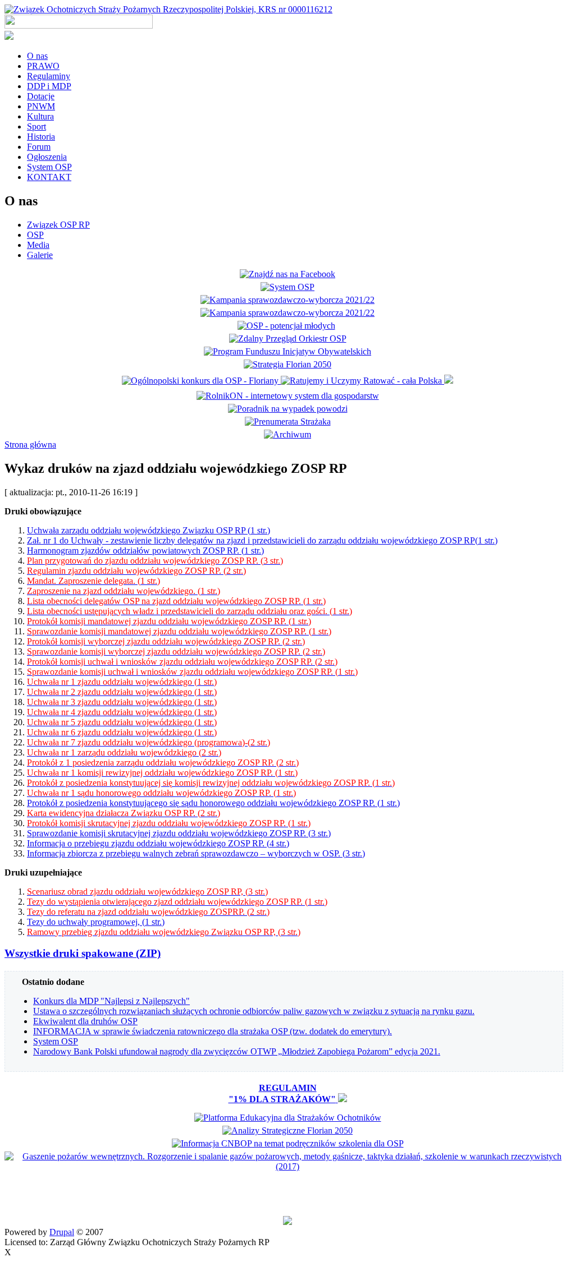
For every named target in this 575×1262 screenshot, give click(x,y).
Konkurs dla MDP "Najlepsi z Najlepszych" (111, 1001)
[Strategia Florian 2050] (287, 364)
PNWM (41, 106)
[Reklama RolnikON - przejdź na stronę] (288, 395)
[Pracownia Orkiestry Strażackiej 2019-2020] (287, 351)
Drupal (61, 1232)
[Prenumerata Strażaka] (288, 421)
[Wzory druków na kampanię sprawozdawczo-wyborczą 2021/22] (287, 312)
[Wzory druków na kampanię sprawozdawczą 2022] (287, 300)
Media (38, 245)
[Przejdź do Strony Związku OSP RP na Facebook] (287, 274)
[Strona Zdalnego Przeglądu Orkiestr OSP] (287, 338)
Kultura (40, 116)
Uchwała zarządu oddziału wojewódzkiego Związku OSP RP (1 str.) (148, 530)
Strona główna (30, 444)
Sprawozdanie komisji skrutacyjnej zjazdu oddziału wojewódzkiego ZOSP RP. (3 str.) (179, 833)
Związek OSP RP (58, 224)
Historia (41, 136)
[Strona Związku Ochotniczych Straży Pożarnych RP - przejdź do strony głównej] (168, 9)
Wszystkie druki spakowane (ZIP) (82, 953)
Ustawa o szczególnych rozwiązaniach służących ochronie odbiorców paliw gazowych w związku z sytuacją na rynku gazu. (253, 1011)
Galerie (40, 255)
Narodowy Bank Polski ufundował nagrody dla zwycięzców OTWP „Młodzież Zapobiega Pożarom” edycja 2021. (236, 1051)
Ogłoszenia (47, 157)
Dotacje (40, 96)
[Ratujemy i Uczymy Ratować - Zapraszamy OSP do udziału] (362, 380)
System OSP (49, 167)
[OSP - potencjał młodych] (287, 325)
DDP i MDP (49, 86)
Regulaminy (48, 76)
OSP (35, 234)
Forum (39, 146)
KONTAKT (49, 177)
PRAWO (43, 66)
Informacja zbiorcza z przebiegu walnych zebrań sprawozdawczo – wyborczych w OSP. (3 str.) (196, 853)
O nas (37, 56)
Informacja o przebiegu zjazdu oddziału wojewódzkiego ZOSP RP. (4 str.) (158, 843)
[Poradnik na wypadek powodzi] (288, 408)
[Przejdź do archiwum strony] (287, 434)
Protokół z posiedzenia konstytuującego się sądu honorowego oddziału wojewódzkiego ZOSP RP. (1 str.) (213, 803)
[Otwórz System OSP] (287, 287)
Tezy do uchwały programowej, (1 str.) (96, 922)
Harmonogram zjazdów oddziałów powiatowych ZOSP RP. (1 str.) (145, 550)
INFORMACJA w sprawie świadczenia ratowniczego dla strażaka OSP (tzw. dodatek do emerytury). (212, 1031)
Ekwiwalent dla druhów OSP (85, 1021)
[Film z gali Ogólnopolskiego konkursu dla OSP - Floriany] (201, 380)
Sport (36, 126)
